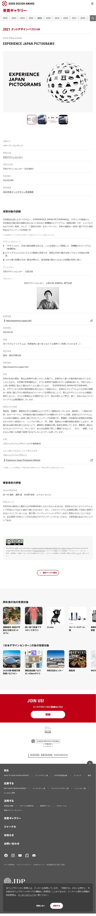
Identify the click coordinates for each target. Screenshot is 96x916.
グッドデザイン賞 (41, 775)
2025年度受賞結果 (60, 775)
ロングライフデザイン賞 (60, 788)
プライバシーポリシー (23, 865)
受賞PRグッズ (45, 806)
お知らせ (9, 835)
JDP (16, 548)
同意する (56, 906)
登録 (48, 714)
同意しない (40, 906)
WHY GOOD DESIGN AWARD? (15, 788)
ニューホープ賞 (80, 788)
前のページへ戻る (50, 573)
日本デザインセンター (13, 157)
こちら (78, 553)
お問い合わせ (11, 843)
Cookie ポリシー (39, 865)
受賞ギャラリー (12, 818)
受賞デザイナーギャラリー (13, 810)
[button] (32, 119)
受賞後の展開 (8, 806)
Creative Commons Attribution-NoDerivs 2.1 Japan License (52, 548)
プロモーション (61, 806)
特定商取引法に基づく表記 (56, 865)
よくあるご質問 (9, 793)
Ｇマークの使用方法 (27, 806)
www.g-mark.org (39, 551)
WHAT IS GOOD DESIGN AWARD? (16, 775)
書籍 (89, 775)
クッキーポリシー (26, 895)
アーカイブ (77, 775)
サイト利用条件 (9, 865)
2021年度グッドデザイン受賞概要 (18, 192)
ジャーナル (10, 826)
